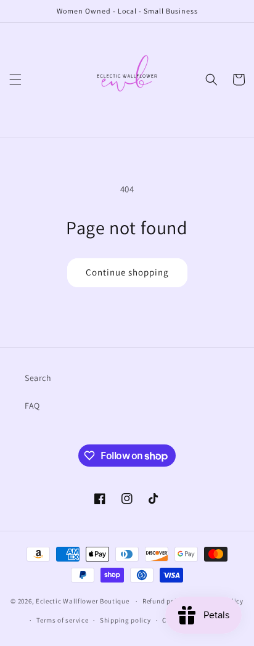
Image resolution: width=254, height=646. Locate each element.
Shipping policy (125, 620)
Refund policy (164, 601)
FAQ (32, 405)
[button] (15, 79)
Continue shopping (127, 272)
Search (38, 377)
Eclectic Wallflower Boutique (82, 601)
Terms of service (62, 620)
